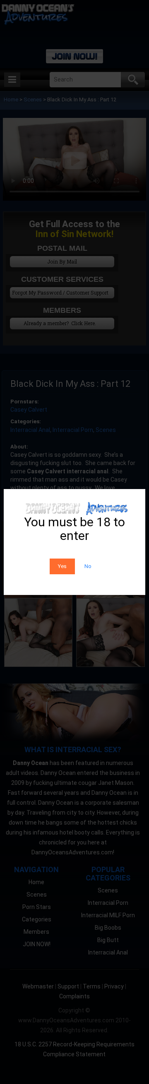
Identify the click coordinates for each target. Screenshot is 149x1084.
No (87, 566)
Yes (62, 566)
